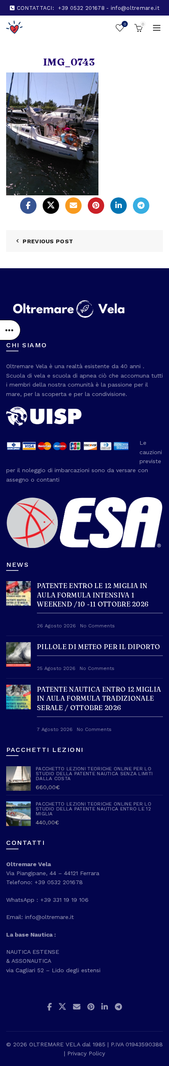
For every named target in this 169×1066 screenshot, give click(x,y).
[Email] (73, 205)
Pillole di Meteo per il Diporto (98, 647)
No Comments (97, 626)
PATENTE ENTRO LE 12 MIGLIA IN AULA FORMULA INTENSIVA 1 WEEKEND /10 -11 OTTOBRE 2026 (92, 595)
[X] (51, 205)
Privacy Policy (86, 1053)
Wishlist (124, 24)
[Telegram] (141, 205)
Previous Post (48, 241)
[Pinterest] (96, 205)
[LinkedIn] (118, 205)
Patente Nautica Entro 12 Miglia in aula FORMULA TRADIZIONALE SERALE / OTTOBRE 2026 (99, 698)
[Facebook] (28, 205)
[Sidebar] (10, 330)
